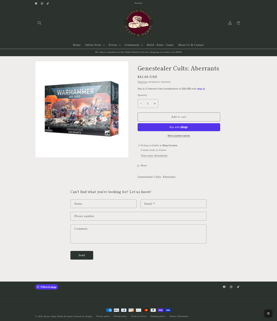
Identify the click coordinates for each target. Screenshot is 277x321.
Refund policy (120, 316)
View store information (154, 155)
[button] (39, 23)
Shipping (142, 82)
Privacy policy (103, 316)
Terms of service (139, 316)
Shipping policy (157, 316)
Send (81, 255)
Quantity (142, 95)
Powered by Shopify (82, 316)
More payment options (179, 135)
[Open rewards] (268, 313)
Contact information (178, 316)
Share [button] (144, 165)
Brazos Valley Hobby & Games (58, 316)
